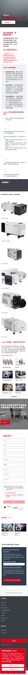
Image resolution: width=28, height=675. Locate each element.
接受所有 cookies (13, 665)
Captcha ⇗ (21, 509)
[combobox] (4, 469)
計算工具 (3, 605)
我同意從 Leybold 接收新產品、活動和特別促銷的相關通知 (14, 495)
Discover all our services (7, 355)
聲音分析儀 (4, 608)
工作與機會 (4, 633)
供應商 (2, 615)
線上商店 (3, 602)
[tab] (4, 517)
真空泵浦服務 (6, 15)
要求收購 (7, 22)
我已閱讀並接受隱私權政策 (11, 492)
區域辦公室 (4, 630)
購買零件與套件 (5, 533)
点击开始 (15, 507)
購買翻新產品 (17, 533)
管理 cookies (13, 669)
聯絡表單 (14, 640)
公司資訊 (3, 613)
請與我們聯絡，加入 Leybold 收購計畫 (17, 186)
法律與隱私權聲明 (5, 610)
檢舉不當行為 (4, 618)
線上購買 (4, 422)
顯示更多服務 (14, 396)
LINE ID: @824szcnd (6, 644)
